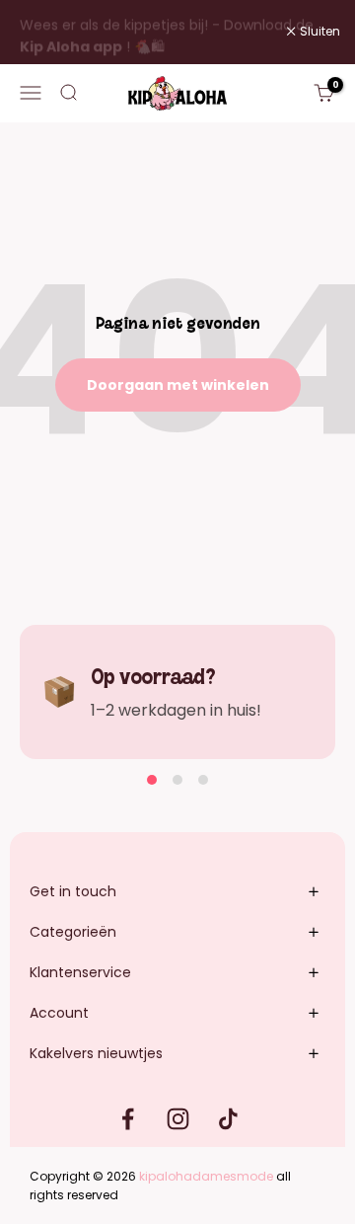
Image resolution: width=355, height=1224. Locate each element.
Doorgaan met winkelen (178, 385)
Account (59, 1013)
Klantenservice (80, 972)
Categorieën (73, 932)
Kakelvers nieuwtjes (96, 1053)
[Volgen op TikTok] (228, 1119)
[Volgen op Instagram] (178, 1119)
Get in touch (73, 891)
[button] (152, 780)
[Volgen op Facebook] (127, 1119)
